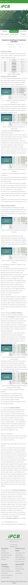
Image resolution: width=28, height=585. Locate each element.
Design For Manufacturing (7, 571)
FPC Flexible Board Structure (10, 522)
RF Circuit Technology (23, 31)
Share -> (21, 46)
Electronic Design (14, 34)
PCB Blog (3, 551)
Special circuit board (19, 561)
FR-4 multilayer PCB (20, 559)
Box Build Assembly (19, 569)
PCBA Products (18, 566)
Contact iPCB (18, 573)
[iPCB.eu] (5, 6)
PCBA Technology (5, 34)
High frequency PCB (20, 553)
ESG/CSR (17, 571)
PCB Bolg (5, 31)
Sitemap (14, 583)
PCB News (23, 34)
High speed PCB (19, 555)
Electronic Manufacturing (7, 575)
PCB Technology (14, 31)
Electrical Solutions (5, 577)
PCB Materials (4, 573)
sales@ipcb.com (14, 546)
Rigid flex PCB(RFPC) (20, 557)
